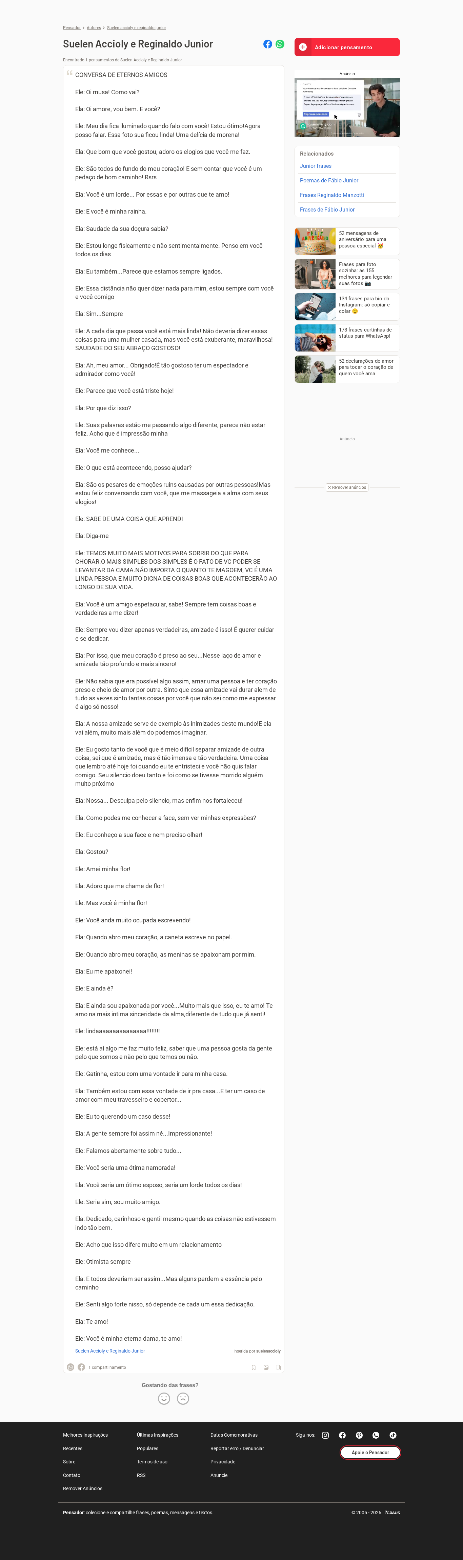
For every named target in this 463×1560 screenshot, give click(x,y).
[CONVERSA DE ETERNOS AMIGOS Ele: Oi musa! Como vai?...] (266, 1367)
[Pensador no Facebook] (342, 1435)
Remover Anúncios (82, 1488)
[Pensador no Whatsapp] (376, 1435)
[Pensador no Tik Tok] (393, 1435)
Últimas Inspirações (157, 1435)
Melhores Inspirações (85, 1435)
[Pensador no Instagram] (325, 1435)
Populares (147, 1448)
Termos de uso (152, 1461)
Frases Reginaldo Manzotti (332, 195)
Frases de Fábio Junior (327, 209)
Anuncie (218, 1475)
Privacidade (222, 1461)
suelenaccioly (268, 1351)
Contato (71, 1475)
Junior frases (315, 166)
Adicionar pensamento (344, 47)
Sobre (69, 1461)
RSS (141, 1475)
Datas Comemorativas (234, 1435)
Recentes (72, 1448)
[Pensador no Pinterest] (359, 1435)
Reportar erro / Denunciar (237, 1448)
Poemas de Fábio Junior (329, 180)
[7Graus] (392, 1512)
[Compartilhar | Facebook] (267, 44)
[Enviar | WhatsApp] (280, 44)
